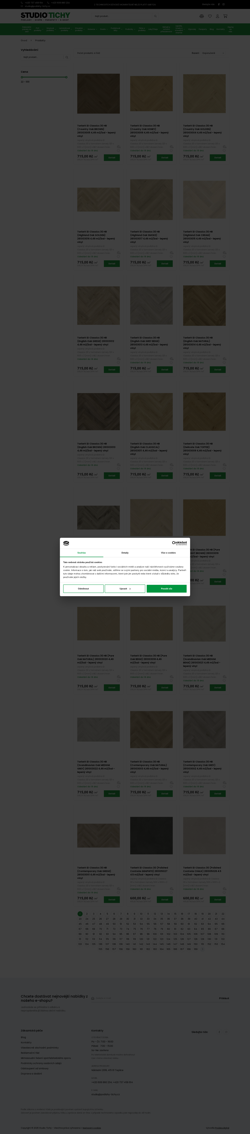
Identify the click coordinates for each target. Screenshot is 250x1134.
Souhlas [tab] (81, 552)
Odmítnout (83, 588)
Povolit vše (166, 588)
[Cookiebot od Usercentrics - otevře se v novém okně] (174, 543)
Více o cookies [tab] (168, 552)
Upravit (123, 588)
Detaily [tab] (125, 552)
